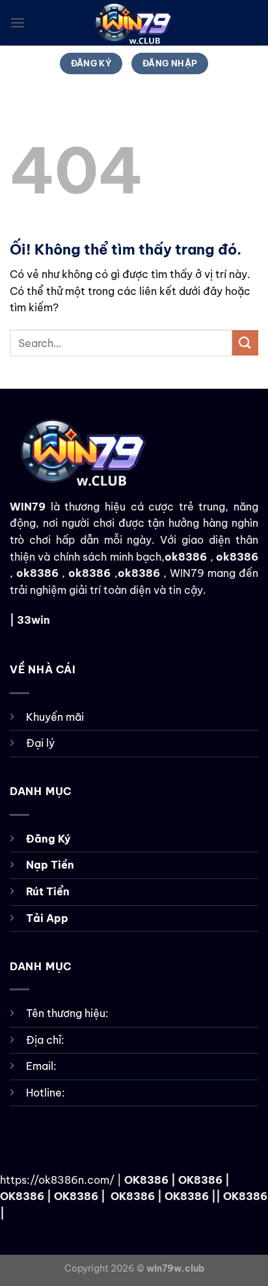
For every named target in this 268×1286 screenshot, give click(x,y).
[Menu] (17, 22)
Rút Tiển (48, 891)
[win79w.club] (134, 23)
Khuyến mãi (55, 716)
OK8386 (146, 1179)
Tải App (47, 918)
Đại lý (40, 742)
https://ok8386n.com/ (57, 1179)
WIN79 (28, 506)
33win (33, 619)
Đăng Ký (48, 838)
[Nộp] (245, 343)
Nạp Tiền (50, 864)
